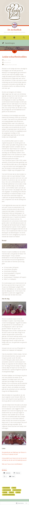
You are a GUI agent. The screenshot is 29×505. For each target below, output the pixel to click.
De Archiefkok (14, 30)
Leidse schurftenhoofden (14, 57)
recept (12, 492)
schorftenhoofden (8, 494)
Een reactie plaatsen (10, 64)
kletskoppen (17, 490)
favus (14, 487)
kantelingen (7, 490)
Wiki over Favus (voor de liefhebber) (12, 464)
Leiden (5, 492)
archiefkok (6, 487)
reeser (18, 492)
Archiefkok (7, 62)
